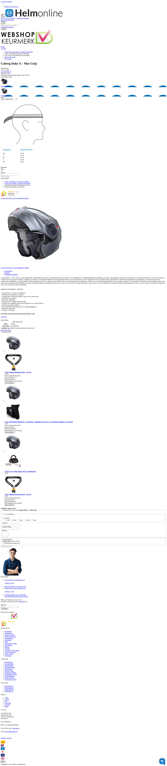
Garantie (7, 649)
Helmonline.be (9, 688)
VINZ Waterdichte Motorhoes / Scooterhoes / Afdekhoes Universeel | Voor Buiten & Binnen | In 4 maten (39, 422)
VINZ (6, 698)
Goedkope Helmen (10, 672)
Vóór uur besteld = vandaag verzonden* (15, 18)
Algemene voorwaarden (12, 650)
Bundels (7, 273)
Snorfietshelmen (9, 676)
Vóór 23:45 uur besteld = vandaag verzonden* (19, 52)
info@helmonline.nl (11, 731)
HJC (6, 701)
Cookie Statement (10, 652)
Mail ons (15, 586)
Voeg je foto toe (7, 539)
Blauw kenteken (10, 678)
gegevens (22, 601)
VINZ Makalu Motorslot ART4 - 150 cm (18, 372)
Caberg (7, 699)
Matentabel (8, 640)
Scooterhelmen (9, 664)
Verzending (8, 631)
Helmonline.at (9, 691)
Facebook (15, 595)
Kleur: (3, 97)
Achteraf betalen (10, 635)
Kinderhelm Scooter (11, 674)
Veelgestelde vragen (11, 643)
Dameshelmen (9, 666)
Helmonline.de (9, 689)
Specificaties (8, 271)
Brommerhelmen (10, 667)
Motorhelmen (9, 662)
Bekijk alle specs (6, 330)
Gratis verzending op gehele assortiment (17, 182)
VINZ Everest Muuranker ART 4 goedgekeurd (20, 471)
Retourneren (8, 633)
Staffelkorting (9, 638)
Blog (6, 642)
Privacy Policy (9, 654)
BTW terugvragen (10, 636)
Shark (6, 706)
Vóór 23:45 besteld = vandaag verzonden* (18, 183)
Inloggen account (6, 738)
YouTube (16, 596)
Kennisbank (8, 645)
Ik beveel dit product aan (12, 543)
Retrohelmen (8, 669)
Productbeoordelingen (11, 274)
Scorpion (7, 705)
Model (3, 47)
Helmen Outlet (9, 671)
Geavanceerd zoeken (7, 27)
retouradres (15, 728)
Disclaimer (8, 655)
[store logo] (33, 16)
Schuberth (8, 703)
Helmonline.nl (9, 686)
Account (3, 48)
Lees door (4, 317)
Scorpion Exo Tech (10, 679)
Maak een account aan (11, 6)
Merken (7, 647)
